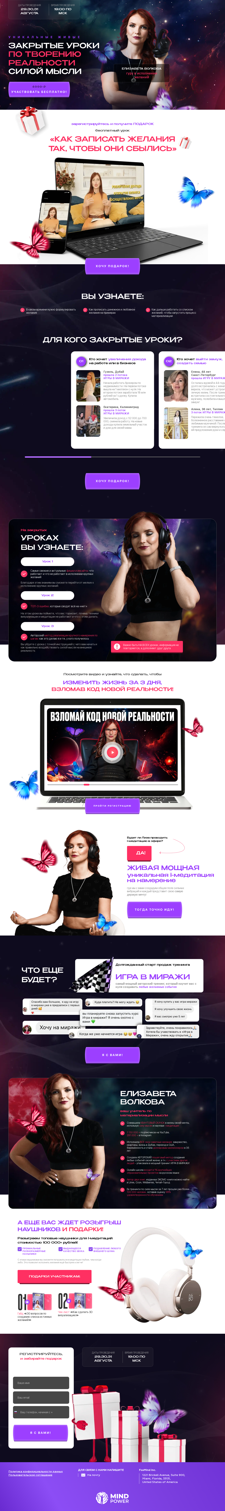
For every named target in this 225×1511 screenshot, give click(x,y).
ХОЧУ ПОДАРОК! (112, 266)
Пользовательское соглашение (30, 1475)
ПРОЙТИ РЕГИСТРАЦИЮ (112, 805)
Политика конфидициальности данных (35, 1471)
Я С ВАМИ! (112, 1055)
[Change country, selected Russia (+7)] (16, 1412)
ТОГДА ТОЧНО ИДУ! (154, 909)
